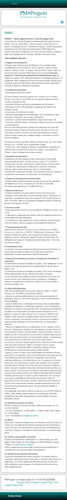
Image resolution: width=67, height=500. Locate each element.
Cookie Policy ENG (14, 485)
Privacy (20, 482)
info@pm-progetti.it (30, 416)
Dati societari (32, 482)
